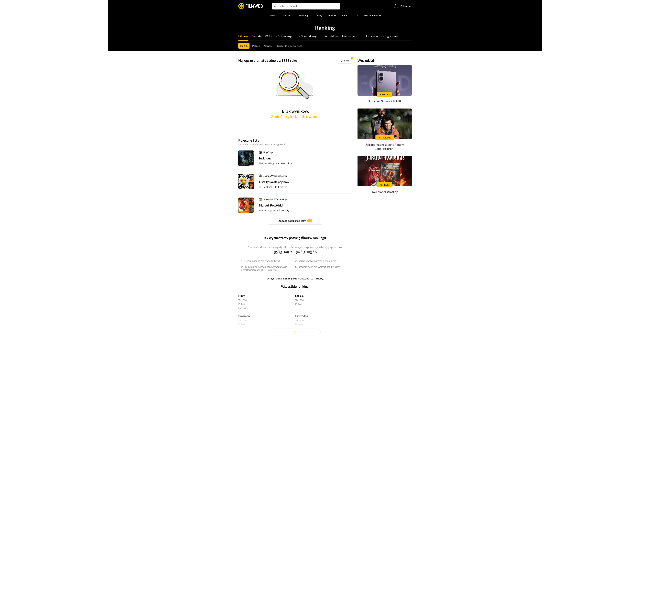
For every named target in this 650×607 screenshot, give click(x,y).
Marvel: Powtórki (271, 205)
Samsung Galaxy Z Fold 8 (384, 101)
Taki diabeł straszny (385, 192)
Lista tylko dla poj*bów (274, 182)
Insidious (265, 158)
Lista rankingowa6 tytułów (275, 163)
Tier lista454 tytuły (274, 186)
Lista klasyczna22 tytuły (274, 210)
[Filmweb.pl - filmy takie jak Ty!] (250, 6)
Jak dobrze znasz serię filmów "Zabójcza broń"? (384, 146)
